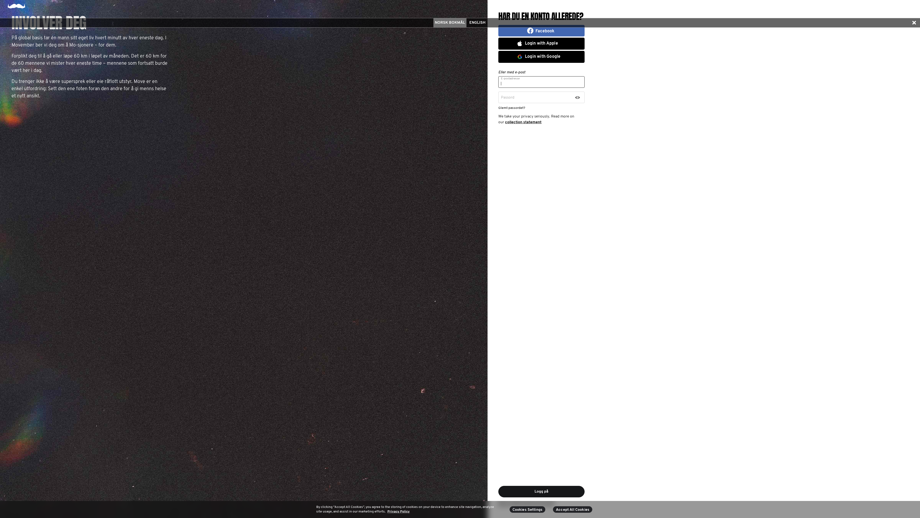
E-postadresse (510, 78)
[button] (914, 22)
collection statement (523, 122)
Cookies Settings (527, 510)
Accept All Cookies (572, 510)
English (477, 23)
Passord (507, 98)
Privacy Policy (398, 511)
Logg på (541, 492)
